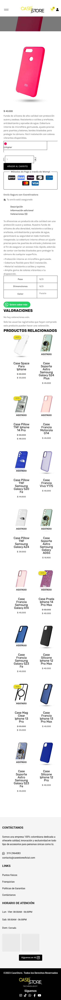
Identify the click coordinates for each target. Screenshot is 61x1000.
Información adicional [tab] (21, 210)
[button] (30, 958)
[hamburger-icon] (6, 10)
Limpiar (8, 147)
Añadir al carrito (17, 166)
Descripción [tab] (16, 206)
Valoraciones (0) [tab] (19, 214)
